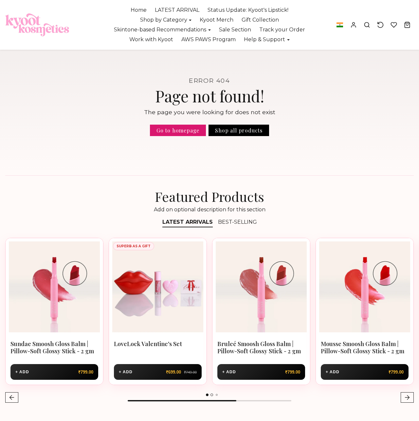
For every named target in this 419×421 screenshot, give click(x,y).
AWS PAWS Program (208, 39)
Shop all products (239, 130)
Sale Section (235, 29)
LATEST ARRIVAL (177, 10)
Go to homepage (177, 130)
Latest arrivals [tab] (187, 222)
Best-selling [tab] (237, 222)
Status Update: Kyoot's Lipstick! (248, 10)
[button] (339, 25)
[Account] (353, 25)
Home (139, 10)
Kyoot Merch (216, 20)
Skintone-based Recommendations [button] (161, 29)
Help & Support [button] (265, 39)
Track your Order (282, 29)
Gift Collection (260, 20)
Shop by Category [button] (164, 20)
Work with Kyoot (151, 39)
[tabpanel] (209, 321)
